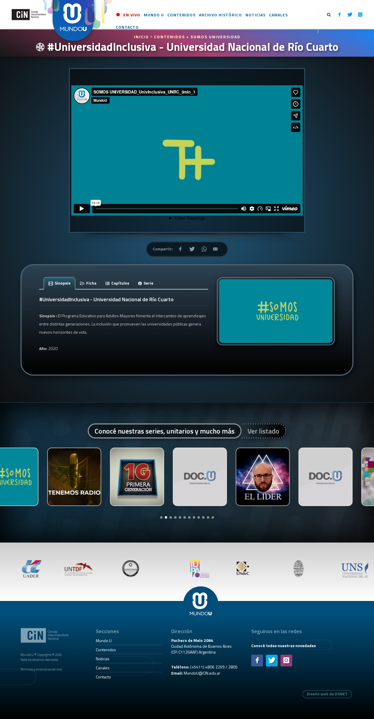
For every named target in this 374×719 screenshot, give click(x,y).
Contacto (103, 677)
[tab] (60, 283)
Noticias (103, 659)
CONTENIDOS (169, 37)
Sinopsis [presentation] (62, 283)
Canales (103, 668)
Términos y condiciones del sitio (41, 669)
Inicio (142, 37)
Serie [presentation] (148, 283)
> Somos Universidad (213, 37)
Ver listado (263, 431)
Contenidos (106, 650)
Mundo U (104, 640)
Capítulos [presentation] (119, 283)
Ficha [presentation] (90, 283)
